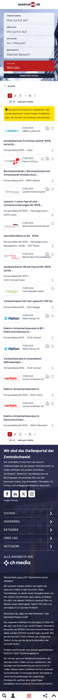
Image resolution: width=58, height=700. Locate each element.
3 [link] (20, 96)
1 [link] (9, 96)
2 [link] (15, 96)
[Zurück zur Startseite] (17, 565)
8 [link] (30, 96)
